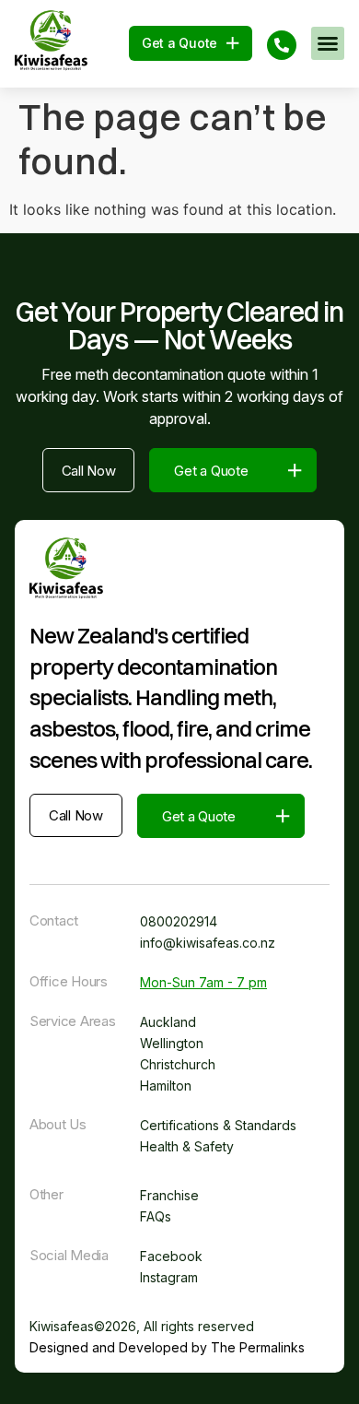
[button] (327, 43)
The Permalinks (258, 1347)
